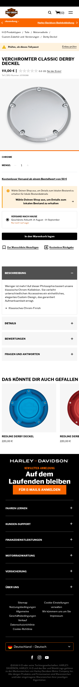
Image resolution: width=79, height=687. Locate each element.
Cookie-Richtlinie (22, 629)
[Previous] (2, 23)
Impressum (56, 615)
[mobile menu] (69, 12)
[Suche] (49, 12)
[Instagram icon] (39, 657)
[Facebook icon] (32, 657)
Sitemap (22, 602)
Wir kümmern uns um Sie (56, 611)
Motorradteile (40, 32)
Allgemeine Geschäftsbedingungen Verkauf (22, 616)
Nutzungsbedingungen (22, 607)
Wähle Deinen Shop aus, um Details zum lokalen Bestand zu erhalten (41, 201)
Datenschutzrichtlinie (22, 624)
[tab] (39, 150)
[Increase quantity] (28, 165)
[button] (32, 71)
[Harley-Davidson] (39, 460)
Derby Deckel (50, 36)
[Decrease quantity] (15, 165)
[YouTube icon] (47, 657)
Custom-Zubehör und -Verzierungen (20, 36)
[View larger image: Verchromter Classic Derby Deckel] (39, 114)
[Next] (77, 23)
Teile (27, 32)
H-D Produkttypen (11, 32)
